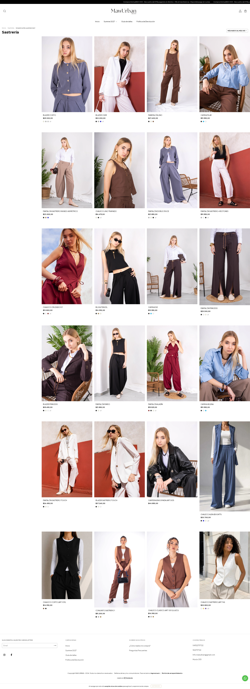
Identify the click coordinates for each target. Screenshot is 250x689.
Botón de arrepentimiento (172, 673)
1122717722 (197, 650)
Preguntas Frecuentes (138, 650)
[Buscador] (4, 11)
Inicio (97, 21)
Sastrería (11, 28)
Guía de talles (126, 21)
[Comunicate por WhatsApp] (245, 678)
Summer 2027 (109, 21)
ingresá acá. (155, 673)
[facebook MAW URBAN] (11, 655)
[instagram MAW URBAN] (4, 655)
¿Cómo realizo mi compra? (139, 646)
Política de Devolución (146, 21)
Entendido (156, 686)
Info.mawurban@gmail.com (204, 655)
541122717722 (198, 645)
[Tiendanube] (125, 678)
